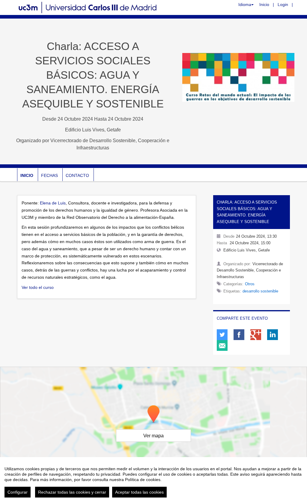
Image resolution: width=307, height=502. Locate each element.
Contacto (77, 175)
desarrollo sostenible (260, 291)
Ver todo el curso (38, 287)
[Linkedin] (272, 334)
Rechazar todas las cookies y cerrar (72, 492)
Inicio (264, 4)
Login (283, 4)
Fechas (49, 175)
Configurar (17, 492)
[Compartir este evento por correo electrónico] (222, 345)
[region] (153, 479)
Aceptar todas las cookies (139, 492)
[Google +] (255, 334)
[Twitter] (222, 334)
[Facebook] (239, 334)
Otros (250, 284)
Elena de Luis (53, 203)
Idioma (244, 4)
